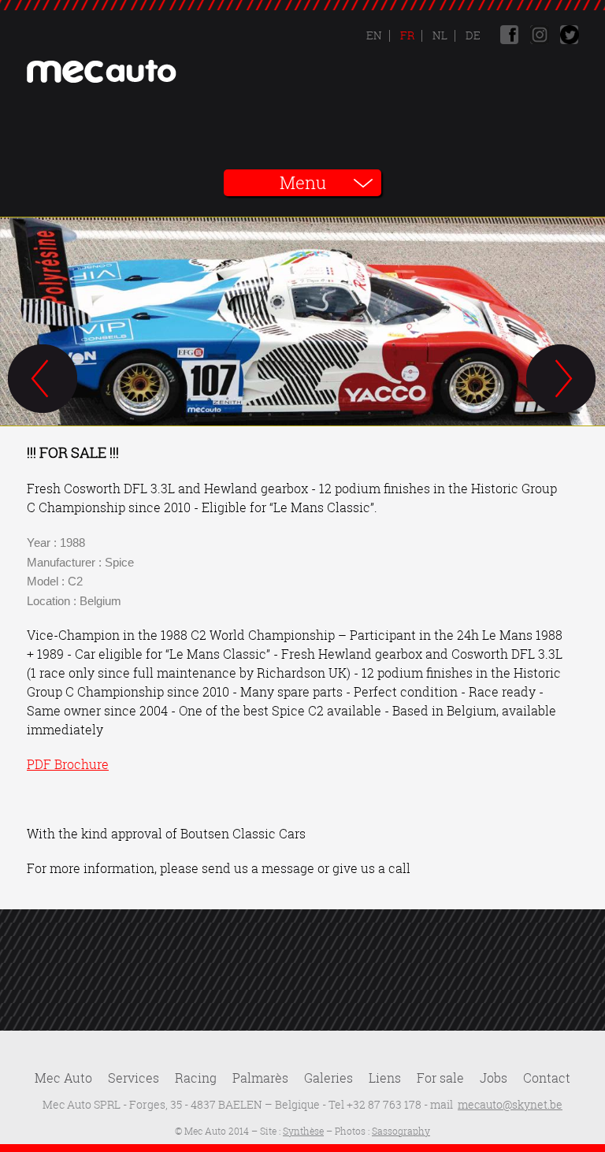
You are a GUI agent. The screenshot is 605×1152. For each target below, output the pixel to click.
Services (133, 1078)
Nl (438, 35)
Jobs (493, 1078)
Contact (546, 1078)
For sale (440, 1078)
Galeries (328, 1078)
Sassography (401, 1131)
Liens (385, 1078)
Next (561, 379)
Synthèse (303, 1131)
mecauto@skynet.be (510, 1104)
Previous (43, 379)
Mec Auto (63, 1078)
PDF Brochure (68, 764)
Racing (196, 1078)
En (374, 35)
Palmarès (260, 1078)
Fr (406, 35)
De (472, 35)
